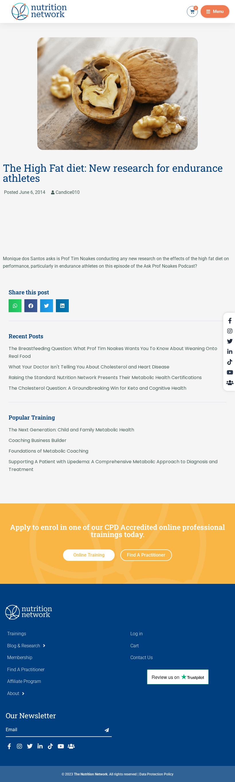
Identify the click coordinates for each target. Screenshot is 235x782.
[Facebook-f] (9, 746)
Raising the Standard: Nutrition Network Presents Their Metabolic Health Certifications (105, 377)
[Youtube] (61, 746)
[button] (215, 11)
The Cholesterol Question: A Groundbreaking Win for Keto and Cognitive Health (97, 388)
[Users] (71, 746)
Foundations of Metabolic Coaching (48, 451)
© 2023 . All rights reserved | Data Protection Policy (117, 774)
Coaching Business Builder (37, 440)
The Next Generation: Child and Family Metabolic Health (71, 429)
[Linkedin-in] (40, 746)
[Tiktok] (50, 746)
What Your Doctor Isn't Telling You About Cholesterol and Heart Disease (89, 367)
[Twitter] (30, 746)
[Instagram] (19, 746)
